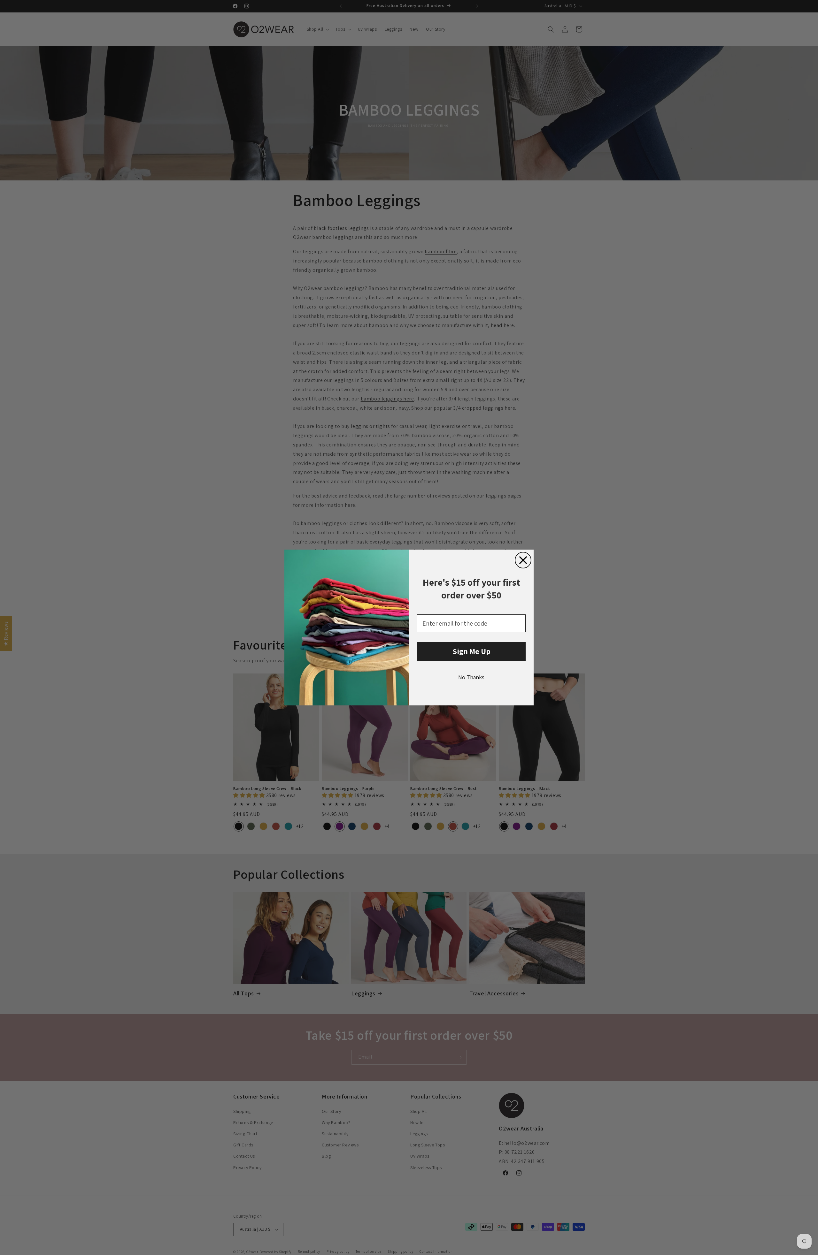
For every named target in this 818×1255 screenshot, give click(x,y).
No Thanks (471, 677)
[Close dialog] (523, 560)
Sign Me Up (471, 651)
